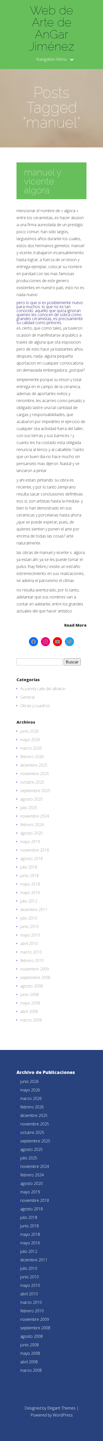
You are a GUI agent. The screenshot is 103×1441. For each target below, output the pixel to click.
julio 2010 (28, 918)
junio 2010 (29, 926)
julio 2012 (28, 901)
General (27, 697)
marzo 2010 (31, 952)
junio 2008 (29, 994)
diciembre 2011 (34, 909)
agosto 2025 (31, 799)
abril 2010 (29, 943)
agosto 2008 (31, 986)
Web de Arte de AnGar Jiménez (51, 28)
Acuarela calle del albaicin (43, 688)
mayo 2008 (30, 1003)
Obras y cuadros (35, 705)
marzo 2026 (31, 748)
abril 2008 (29, 1011)
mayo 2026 (30, 739)
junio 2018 (29, 875)
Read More (75, 624)
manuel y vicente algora (42, 181)
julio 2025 (28, 807)
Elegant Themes (61, 1408)
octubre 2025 (32, 782)
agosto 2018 (31, 858)
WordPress (63, 1415)
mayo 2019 (30, 841)
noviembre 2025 (34, 773)
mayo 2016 (30, 892)
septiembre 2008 (35, 977)
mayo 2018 (30, 884)
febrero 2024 (32, 824)
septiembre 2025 (35, 790)
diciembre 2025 (34, 765)
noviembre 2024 (34, 816)
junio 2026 (29, 731)
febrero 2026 (32, 756)
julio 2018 (28, 867)
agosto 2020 (31, 833)
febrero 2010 (32, 960)
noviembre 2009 (34, 969)
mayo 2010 (30, 935)
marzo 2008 (31, 1020)
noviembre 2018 (34, 850)
